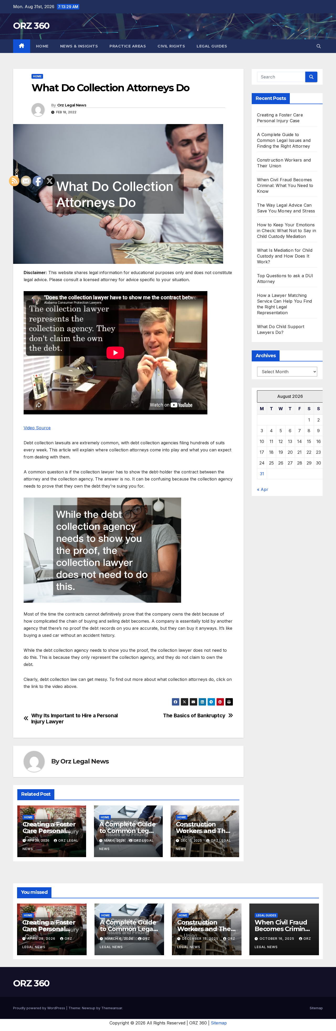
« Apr (262, 489)
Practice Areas (127, 46)
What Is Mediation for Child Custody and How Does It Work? (284, 256)
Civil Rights (171, 46)
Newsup (88, 1008)
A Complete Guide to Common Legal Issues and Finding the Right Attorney (284, 140)
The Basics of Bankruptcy (194, 716)
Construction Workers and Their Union (205, 830)
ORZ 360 (31, 25)
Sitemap (316, 1008)
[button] (319, 46)
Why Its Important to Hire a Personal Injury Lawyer (74, 719)
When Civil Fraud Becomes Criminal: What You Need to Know (285, 185)
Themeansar (111, 1008)
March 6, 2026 (119, 939)
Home (42, 46)
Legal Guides (212, 46)
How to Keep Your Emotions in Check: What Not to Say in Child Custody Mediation (286, 230)
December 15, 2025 (200, 939)
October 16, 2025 (277, 939)
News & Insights (79, 46)
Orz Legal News (71, 105)
